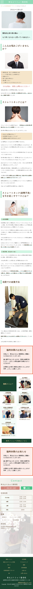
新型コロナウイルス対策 (9, 562)
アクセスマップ (24, 562)
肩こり (9, 564)
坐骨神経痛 (24, 567)
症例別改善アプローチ (9, 570)
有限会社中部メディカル (24, 582)
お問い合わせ (24, 573)
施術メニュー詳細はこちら (16, 441)
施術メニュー (9, 559)
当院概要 (24, 559)
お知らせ (24, 570)
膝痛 (9, 567)
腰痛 (24, 564)
